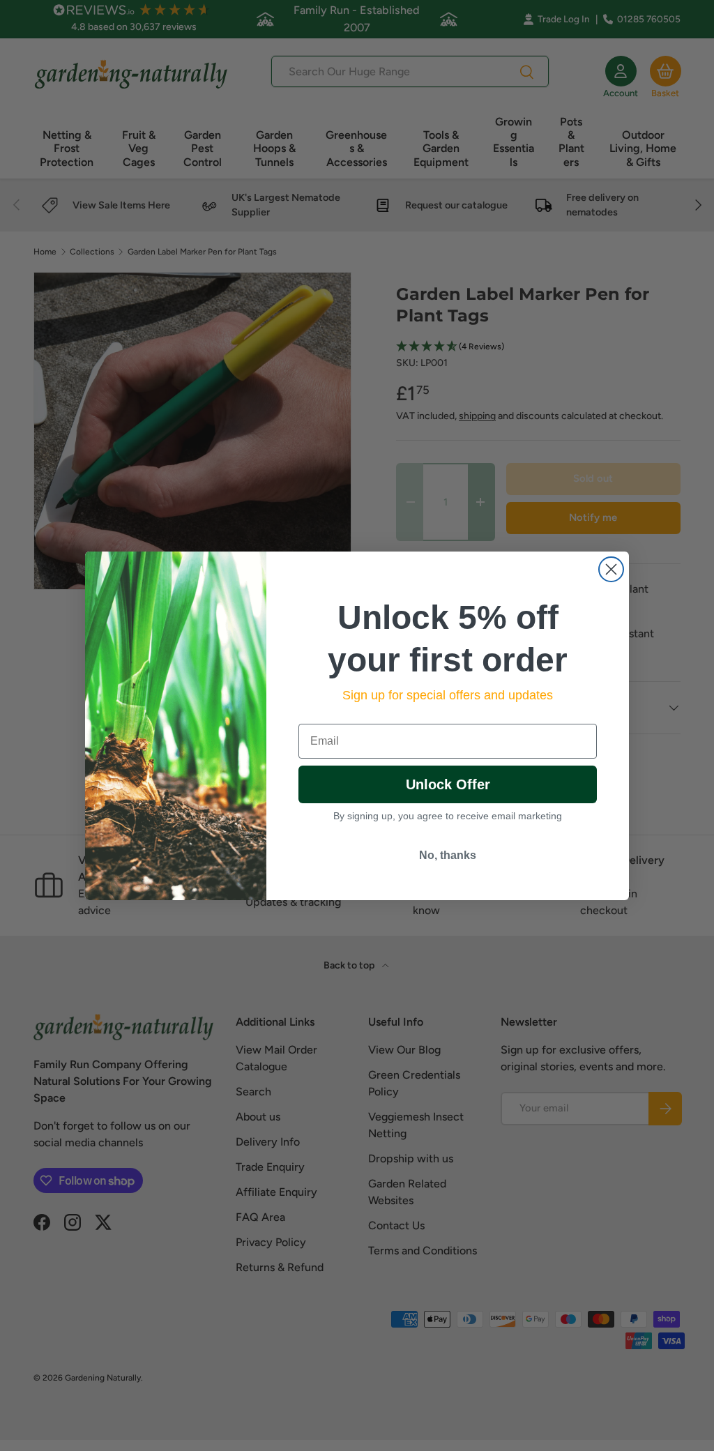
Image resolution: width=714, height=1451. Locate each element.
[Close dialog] (611, 569)
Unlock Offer (448, 784)
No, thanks (447, 855)
